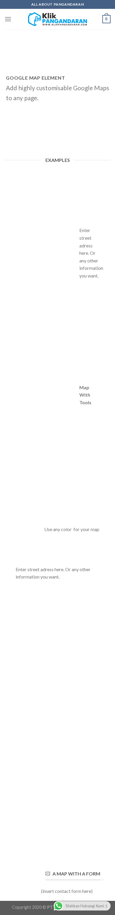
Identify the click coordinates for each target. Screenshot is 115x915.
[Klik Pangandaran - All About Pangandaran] (57, 19)
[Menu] (8, 19)
